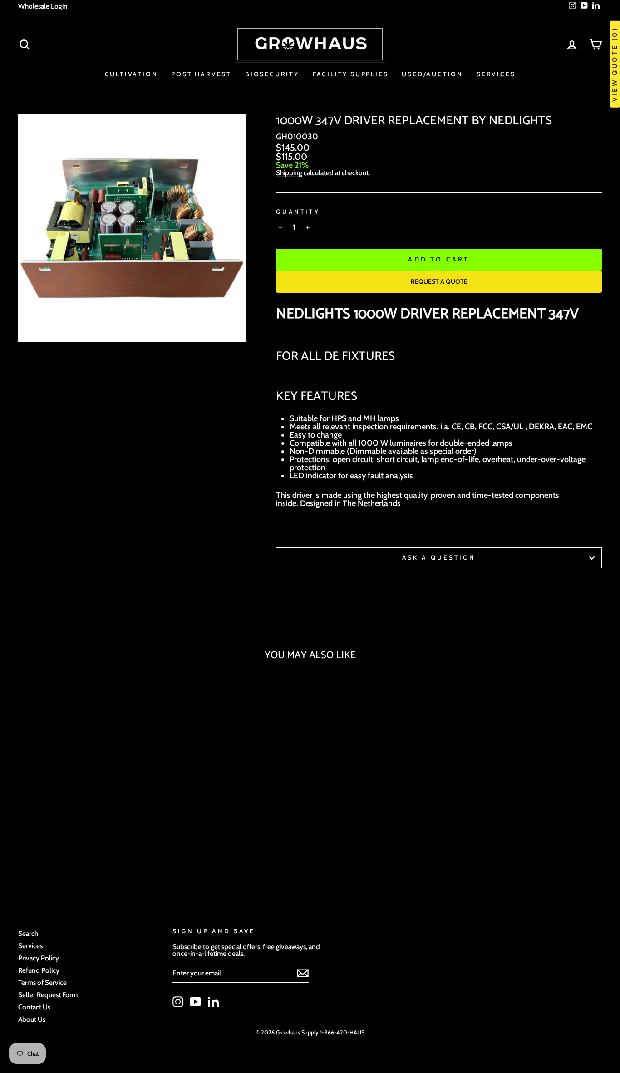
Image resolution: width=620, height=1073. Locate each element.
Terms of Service (42, 982)
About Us (31, 1019)
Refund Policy (38, 970)
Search (28, 933)
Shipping (289, 173)
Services (496, 74)
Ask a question (439, 557)
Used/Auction (432, 74)
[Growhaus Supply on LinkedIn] (213, 1001)
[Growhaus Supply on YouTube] (195, 1001)
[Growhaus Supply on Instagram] (177, 1001)
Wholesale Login (43, 6)
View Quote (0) (614, 64)
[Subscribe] (303, 973)
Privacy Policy (38, 958)
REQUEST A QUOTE (439, 281)
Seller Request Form (48, 994)
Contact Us (34, 1007)
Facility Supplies (351, 74)
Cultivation (131, 74)
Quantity (298, 212)
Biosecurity (272, 74)
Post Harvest (201, 74)
